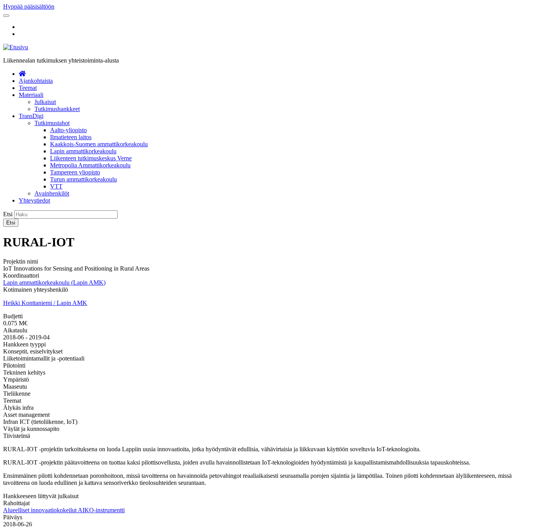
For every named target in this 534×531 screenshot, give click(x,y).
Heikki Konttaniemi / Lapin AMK (45, 303)
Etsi (8, 214)
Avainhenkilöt (51, 193)
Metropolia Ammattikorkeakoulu (90, 165)
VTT (56, 186)
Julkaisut (45, 102)
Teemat (28, 87)
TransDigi (31, 116)
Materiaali (31, 94)
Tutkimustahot (52, 123)
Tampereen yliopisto (75, 172)
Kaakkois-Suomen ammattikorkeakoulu (99, 144)
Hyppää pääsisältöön (28, 6)
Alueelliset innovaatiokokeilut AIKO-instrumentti (64, 510)
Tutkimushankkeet (57, 109)
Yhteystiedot (34, 200)
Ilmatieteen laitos (70, 137)
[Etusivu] (15, 47)
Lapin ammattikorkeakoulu (83, 151)
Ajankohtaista (36, 80)
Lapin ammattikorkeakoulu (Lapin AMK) (54, 282)
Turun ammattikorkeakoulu (83, 179)
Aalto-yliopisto (68, 130)
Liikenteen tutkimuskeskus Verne (91, 158)
